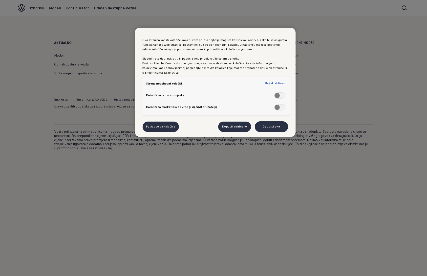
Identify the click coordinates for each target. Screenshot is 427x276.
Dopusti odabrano (234, 126)
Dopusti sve (271, 126)
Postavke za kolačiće (160, 126)
